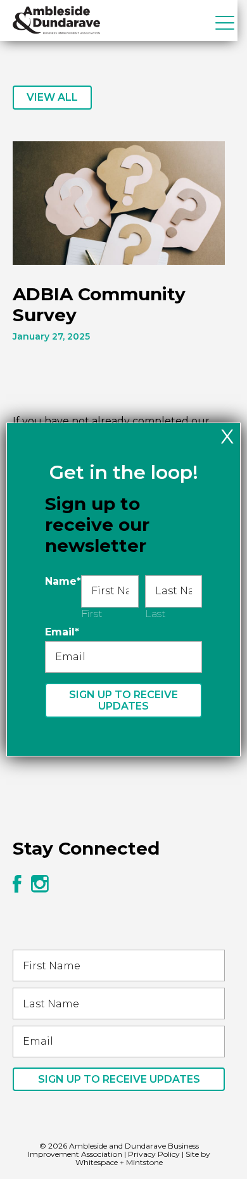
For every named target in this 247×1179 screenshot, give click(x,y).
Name (63, 581)
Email (62, 632)
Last (155, 614)
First (92, 614)
